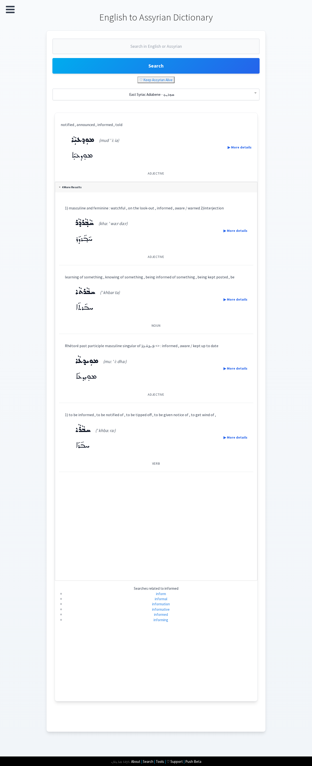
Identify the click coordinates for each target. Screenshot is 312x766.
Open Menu (10, 9)
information (161, 604)
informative (161, 609)
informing (161, 620)
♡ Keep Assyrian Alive (156, 80)
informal (161, 599)
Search (156, 66)
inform (161, 593)
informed (161, 614)
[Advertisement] (156, 524)
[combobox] (156, 48)
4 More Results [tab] (72, 187)
